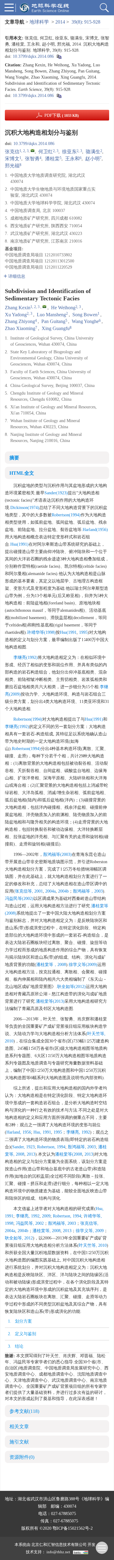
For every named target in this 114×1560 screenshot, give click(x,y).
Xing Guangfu (56, 328)
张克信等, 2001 (29, 891)
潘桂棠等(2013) (50, 1001)
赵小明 (92, 158)
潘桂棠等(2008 (68, 1154)
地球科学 (39, 21)
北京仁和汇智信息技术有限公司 (59, 1544)
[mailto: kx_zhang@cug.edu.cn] (44, 306)
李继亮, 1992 (78, 1132)
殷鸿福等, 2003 (82, 1147)
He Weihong (63, 307)
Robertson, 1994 (51, 1147)
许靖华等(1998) (41, 632)
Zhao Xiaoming (20, 328)
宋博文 (12, 158)
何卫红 (45, 151)
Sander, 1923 (23, 1147)
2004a (50, 891)
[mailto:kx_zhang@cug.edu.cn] (32, 150)
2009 (46, 1216)
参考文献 (24, 1411)
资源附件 (21, 1457)
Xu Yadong (16, 314)
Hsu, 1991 (42, 1132)
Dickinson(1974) (24, 507)
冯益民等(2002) (19, 898)
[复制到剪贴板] (59, 56)
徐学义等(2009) (83, 964)
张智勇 (32, 158)
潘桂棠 (52, 158)
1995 (83, 632)
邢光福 (12, 165)
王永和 (72, 158)
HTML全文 (21, 473)
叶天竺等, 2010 (93, 1245)
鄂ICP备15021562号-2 (73, 1528)
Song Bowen (85, 314)
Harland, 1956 (18, 1132)
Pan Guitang (53, 321)
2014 (60, 21)
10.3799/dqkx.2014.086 (33, 56)
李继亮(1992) (25, 657)
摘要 (14, 457)
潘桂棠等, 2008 (46, 1230)
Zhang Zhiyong (20, 321)
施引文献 (19, 1441)
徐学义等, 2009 (90, 1230)
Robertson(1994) (66, 515)
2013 (31, 1154)
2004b (63, 891)
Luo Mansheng (51, 314)
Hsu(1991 (68, 632)
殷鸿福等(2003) (57, 854)
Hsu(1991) (19, 544)
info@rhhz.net (58, 1552)
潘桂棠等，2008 (51, 964)
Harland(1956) (95, 529)
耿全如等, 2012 (19, 1238)
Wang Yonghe (85, 321)
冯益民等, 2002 (30, 1223)
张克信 (12, 151)
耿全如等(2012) (71, 986)
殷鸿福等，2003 (88, 891)
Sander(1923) (56, 493)
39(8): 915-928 (85, 21)
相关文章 (19, 1426)
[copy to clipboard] (59, 95)
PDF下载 (61, 115)
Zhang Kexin (17, 307)
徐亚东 (69, 151)
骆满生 (93, 151)
